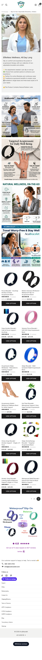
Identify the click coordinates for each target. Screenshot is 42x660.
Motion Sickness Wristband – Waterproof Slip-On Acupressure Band (31, 292)
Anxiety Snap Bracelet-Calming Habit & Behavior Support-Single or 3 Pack (10, 480)
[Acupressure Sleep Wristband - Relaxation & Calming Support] (11, 354)
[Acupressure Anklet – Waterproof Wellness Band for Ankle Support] (11, 392)
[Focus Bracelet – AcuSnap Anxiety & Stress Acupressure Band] (11, 279)
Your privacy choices (7, 622)
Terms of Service (6, 603)
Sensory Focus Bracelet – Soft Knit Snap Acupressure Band (30, 330)
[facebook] (2, 575)
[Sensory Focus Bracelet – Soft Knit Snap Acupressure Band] (31, 316)
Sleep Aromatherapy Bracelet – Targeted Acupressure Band (28, 443)
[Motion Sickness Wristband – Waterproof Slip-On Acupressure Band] (31, 279)
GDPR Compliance (7, 614)
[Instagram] (6, 576)
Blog (3, 618)
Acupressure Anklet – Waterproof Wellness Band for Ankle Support (10, 405)
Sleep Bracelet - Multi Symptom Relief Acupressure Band (31, 367)
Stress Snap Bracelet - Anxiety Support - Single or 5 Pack (11, 443)
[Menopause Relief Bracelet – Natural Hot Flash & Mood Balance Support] (31, 467)
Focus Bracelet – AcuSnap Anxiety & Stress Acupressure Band (10, 292)
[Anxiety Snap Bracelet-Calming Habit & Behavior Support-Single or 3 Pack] (11, 467)
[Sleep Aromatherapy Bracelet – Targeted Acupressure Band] (31, 429)
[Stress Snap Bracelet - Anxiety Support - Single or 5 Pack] (11, 429)
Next (38, 499)
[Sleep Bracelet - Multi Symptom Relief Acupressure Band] (31, 354)
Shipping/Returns (6, 599)
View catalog (3, 5)
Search (3, 583)
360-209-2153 (9, 564)
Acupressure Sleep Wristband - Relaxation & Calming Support (9, 367)
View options (11, 303)
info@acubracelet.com (12, 566)
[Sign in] (36, 5)
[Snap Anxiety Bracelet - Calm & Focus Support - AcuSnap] (11, 316)
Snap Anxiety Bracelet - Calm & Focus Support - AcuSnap (9, 330)
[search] (6, 5)
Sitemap (4, 626)
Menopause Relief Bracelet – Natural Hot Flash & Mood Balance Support (31, 480)
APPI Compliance (6, 607)
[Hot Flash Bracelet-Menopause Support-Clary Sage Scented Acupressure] (31, 392)
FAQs (3, 587)
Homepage (5, 11)
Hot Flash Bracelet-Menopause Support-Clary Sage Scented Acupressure (30, 405)
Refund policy (5, 591)
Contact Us (5, 595)
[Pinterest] (11, 576)
